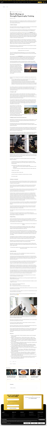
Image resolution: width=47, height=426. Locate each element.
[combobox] (13, 405)
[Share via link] (15, 361)
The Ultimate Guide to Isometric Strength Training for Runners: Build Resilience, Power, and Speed (35, 377)
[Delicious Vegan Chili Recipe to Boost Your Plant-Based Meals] (23, 372)
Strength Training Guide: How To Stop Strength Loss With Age (11, 377)
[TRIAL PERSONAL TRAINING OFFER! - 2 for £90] (23, 0)
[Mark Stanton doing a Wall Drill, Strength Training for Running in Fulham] (35, 372)
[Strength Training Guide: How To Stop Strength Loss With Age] (11, 372)
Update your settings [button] (34, 398)
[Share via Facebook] (10, 361)
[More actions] (36, 11)
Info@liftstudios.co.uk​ (32, 415)
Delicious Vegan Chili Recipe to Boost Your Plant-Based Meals (22, 377)
